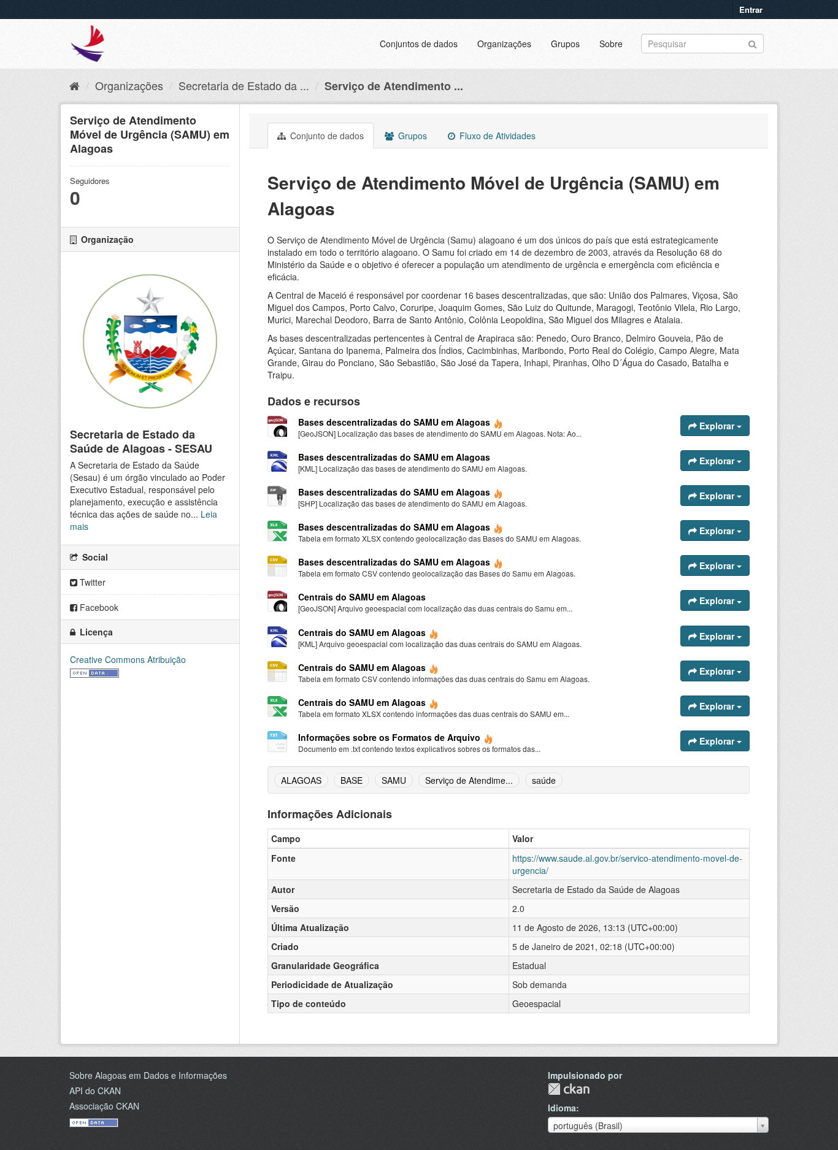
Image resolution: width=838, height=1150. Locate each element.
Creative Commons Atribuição (128, 659)
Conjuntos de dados (419, 43)
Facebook (97, 607)
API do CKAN (95, 1090)
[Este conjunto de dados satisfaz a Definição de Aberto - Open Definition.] (94, 671)
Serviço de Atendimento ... (394, 86)
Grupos (565, 43)
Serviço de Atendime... (469, 780)
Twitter (91, 582)
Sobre (611, 43)
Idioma (562, 1108)
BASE (351, 780)
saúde (544, 780)
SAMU (394, 780)
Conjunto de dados (326, 135)
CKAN (569, 1089)
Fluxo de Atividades (496, 135)
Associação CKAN (104, 1106)
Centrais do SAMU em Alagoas (362, 597)
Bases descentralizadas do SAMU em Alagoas (394, 422)
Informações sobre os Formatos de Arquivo (389, 737)
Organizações (504, 43)
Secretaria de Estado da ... (244, 85)
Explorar (717, 426)
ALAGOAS (301, 780)
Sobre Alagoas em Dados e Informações (148, 1075)
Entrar (751, 9)
